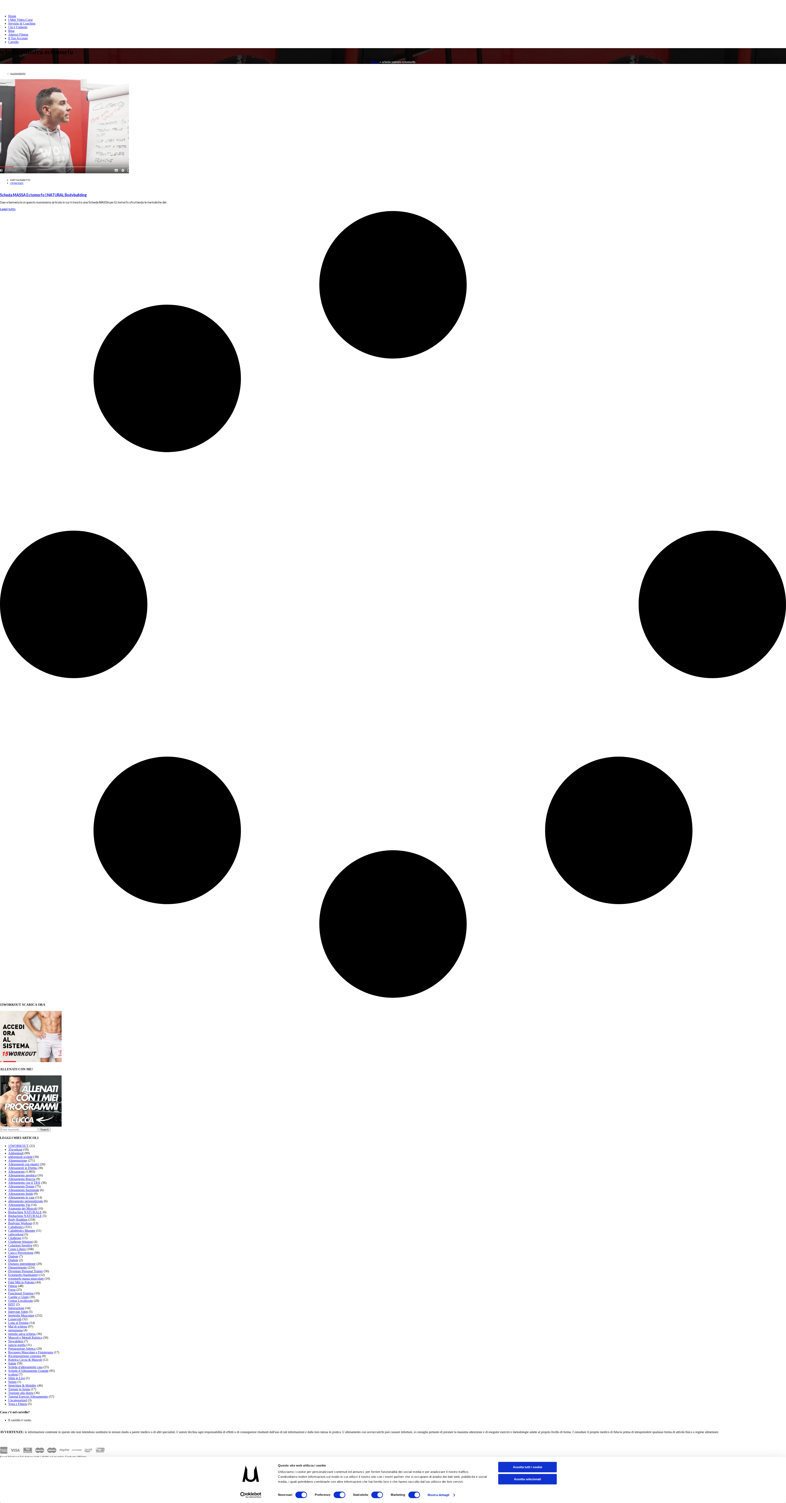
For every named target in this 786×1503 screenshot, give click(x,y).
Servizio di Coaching (21, 23)
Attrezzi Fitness (18, 34)
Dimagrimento (17, 1267)
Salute (12, 1363)
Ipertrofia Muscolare (21, 1315)
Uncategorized (17, 1400)
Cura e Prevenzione (21, 1252)
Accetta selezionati (527, 1479)
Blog (11, 31)
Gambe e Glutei (18, 1297)
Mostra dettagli (438, 1495)
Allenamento (17, 73)
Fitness (12, 1286)
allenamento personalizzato (25, 1201)
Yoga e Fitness (17, 1404)
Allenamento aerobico (22, 1175)
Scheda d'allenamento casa (25, 1367)
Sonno (12, 1382)
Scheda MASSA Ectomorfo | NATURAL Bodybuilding (43, 195)
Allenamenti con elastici (23, 1164)
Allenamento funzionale (23, 1190)
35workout (15, 1149)
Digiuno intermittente (22, 1264)
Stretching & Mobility (22, 1385)
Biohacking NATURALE (25, 1216)
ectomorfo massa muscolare (26, 1278)
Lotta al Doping (18, 1323)
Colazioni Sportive (20, 1245)
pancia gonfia (17, 1345)
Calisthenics (16, 1227)
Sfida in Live (16, 1378)
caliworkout (16, 1234)
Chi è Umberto (17, 27)
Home (12, 16)
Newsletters (15, 1341)
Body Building (17, 1219)
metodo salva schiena (22, 1334)
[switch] (339, 1495)
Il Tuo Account (18, 38)
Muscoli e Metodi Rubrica (25, 1337)
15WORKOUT (18, 1146)
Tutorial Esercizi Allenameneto (28, 1396)
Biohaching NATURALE (25, 1212)
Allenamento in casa (21, 1197)
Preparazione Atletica (22, 1348)
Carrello (13, 42)
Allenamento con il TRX (24, 1182)
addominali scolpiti (20, 1157)
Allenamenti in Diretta (22, 1168)
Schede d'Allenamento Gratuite (28, 1370)
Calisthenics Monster (21, 1230)
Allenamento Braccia (21, 1179)
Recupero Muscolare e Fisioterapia (30, 1352)
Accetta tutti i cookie (527, 1467)
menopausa (15, 1330)
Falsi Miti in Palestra (21, 1282)
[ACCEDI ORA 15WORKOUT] (31, 1061)
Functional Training (21, 1293)
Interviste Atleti (18, 1311)
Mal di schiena (17, 1326)
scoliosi (13, 1374)
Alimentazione (17, 1160)
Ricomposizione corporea (24, 1356)
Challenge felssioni (20, 1241)
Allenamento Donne (21, 1186)
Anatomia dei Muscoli (22, 1208)
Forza (12, 1289)
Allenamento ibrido (20, 1193)
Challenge (14, 1238)
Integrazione (16, 1308)
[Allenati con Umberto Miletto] (31, 1125)
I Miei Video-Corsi (20, 20)
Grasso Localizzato (20, 1300)
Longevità (14, 1319)
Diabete (13, 1256)
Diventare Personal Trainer (25, 1271)
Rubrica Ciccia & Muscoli (25, 1359)
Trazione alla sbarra (20, 1393)
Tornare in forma (19, 1389)
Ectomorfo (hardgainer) (23, 1275)
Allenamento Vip (19, 1205)
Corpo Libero (17, 1249)
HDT (11, 1304)
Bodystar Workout (20, 1223)
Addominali (16, 1153)
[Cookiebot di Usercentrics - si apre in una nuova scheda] (251, 1495)
